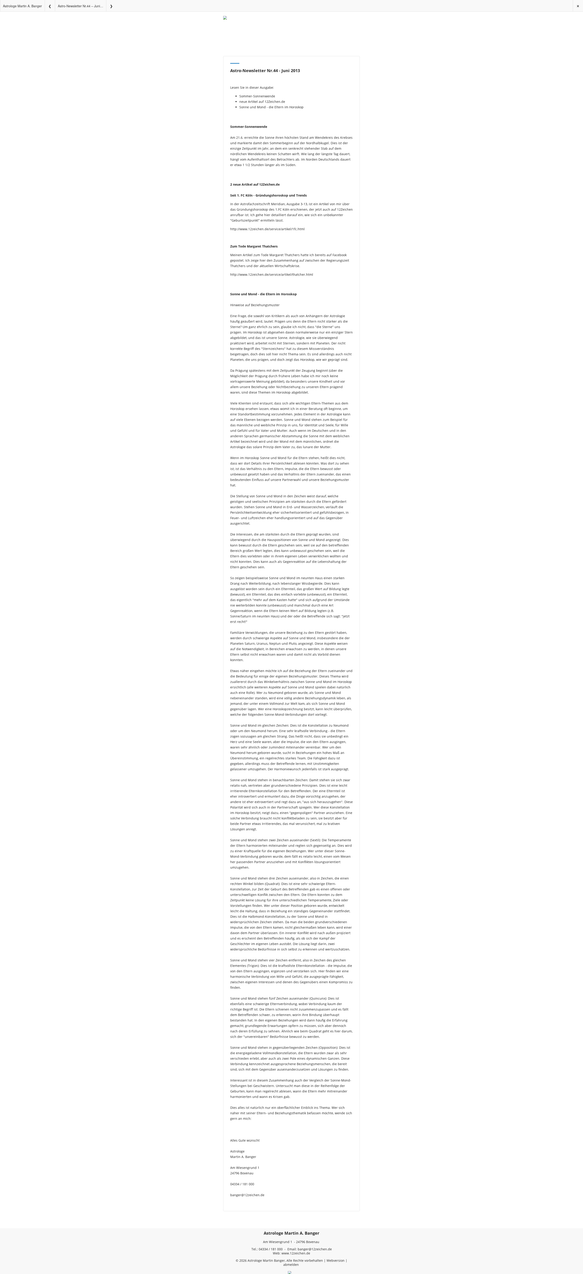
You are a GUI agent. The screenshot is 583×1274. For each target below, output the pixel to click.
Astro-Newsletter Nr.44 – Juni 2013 (82, 6)
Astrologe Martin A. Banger (22, 6)
